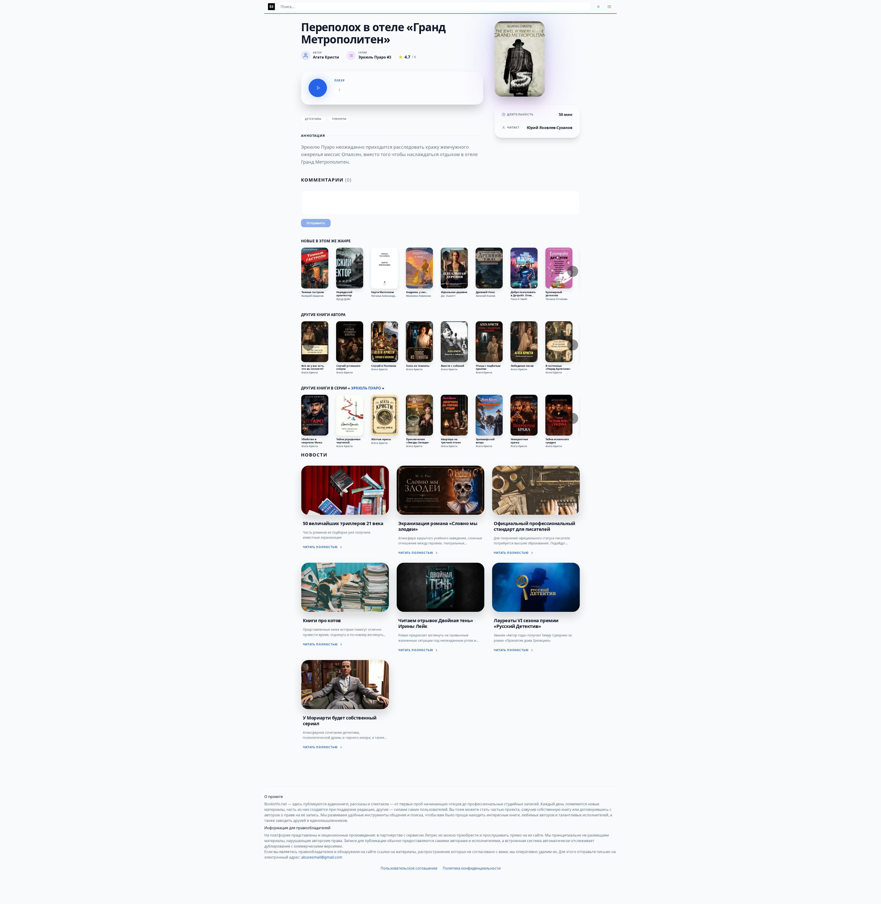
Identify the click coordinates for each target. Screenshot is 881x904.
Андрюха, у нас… (417, 292)
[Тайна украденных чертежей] (349, 415)
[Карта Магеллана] (384, 268)
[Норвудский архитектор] (349, 268)
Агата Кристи (309, 372)
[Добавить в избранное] (537, 28)
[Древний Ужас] (489, 268)
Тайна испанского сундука (557, 441)
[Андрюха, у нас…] (419, 268)
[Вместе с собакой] (454, 341)
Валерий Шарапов (312, 295)
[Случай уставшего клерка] (349, 341)
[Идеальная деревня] (454, 268)
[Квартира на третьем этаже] (454, 415)
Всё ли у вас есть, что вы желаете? (312, 367)
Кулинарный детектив (554, 294)
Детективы (313, 118)
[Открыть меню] (609, 6)
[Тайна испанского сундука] (559, 415)
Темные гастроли (312, 292)
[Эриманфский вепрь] (489, 415)
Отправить (316, 223)
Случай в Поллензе (383, 365)
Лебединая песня (522, 365)
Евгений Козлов (485, 295)
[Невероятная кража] (524, 415)
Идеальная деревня (454, 292)
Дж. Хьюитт (448, 295)
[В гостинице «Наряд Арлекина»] (559, 341)
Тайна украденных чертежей (348, 441)
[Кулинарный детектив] (559, 268)
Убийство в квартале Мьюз (311, 441)
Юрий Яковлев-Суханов (549, 127)
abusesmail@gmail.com (321, 857)
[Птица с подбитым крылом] (489, 341)
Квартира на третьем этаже (451, 441)
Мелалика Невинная (418, 295)
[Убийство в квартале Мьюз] (315, 415)
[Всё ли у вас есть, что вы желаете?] (315, 341)
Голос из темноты (417, 365)
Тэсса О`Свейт (519, 299)
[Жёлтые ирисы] (384, 415)
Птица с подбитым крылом (488, 367)
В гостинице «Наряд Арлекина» (558, 367)
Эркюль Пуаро (366, 388)
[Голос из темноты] (419, 341)
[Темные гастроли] (315, 268)
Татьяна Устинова (556, 299)
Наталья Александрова (384, 295)
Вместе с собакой (452, 365)
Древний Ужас (485, 292)
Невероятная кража (519, 441)
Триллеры (339, 118)
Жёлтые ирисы (381, 439)
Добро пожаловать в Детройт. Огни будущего (523, 294)
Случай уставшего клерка (348, 367)
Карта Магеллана (382, 292)
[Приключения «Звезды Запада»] (419, 415)
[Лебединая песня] (524, 341)
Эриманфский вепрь (485, 441)
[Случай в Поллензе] (384, 341)
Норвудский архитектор (344, 294)
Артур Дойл (343, 299)
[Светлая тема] (598, 6)
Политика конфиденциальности (472, 868)
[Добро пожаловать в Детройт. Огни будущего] (524, 268)
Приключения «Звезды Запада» (417, 441)
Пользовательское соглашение (409, 868)
